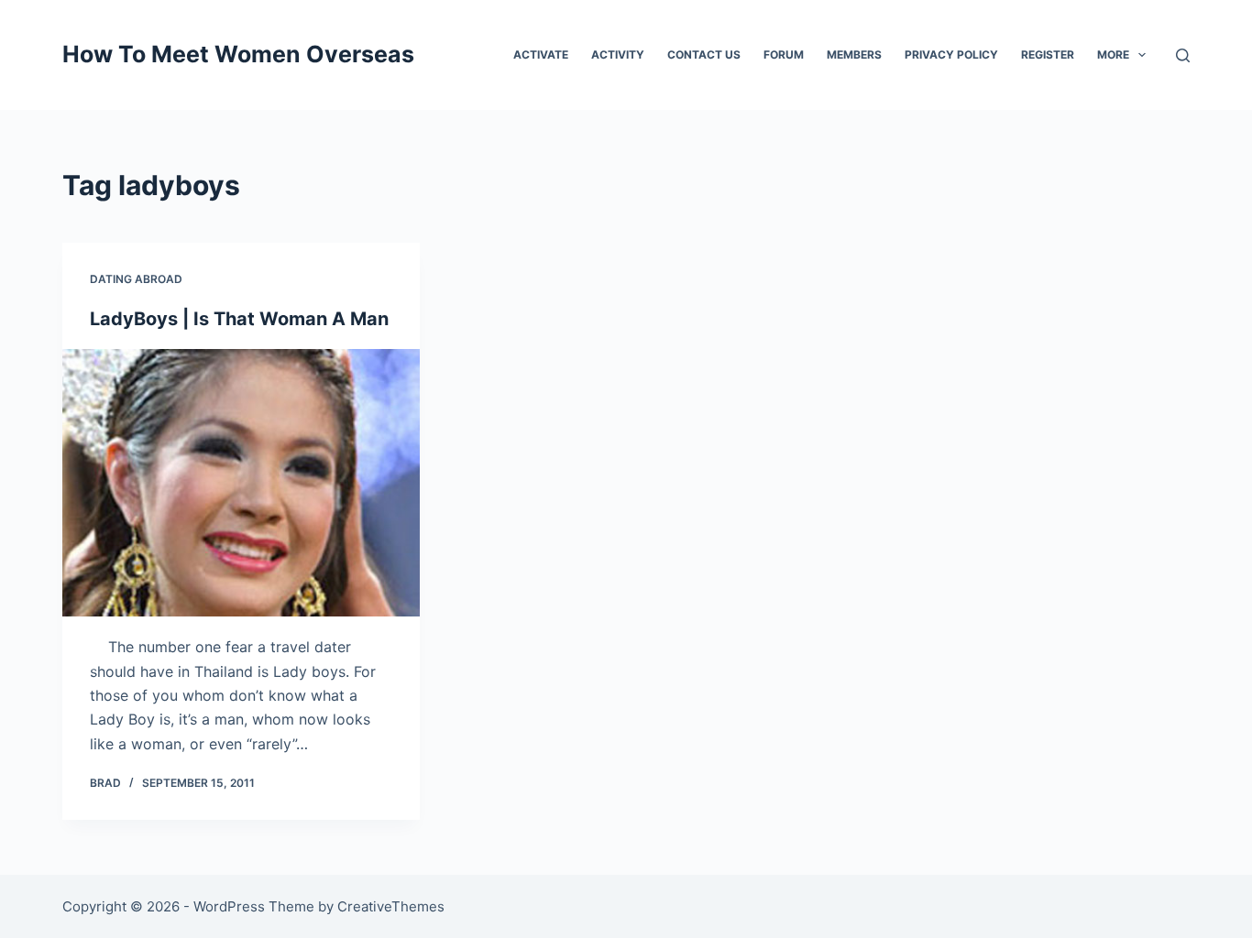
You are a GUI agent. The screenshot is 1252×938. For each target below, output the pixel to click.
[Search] (1183, 55)
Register (1047, 54)
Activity (617, 54)
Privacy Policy (951, 54)
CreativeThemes (391, 906)
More (1113, 54)
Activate (540, 54)
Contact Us (704, 54)
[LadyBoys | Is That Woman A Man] (241, 482)
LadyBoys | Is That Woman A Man (239, 319)
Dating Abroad (136, 279)
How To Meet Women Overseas (238, 54)
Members (854, 54)
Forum (783, 54)
